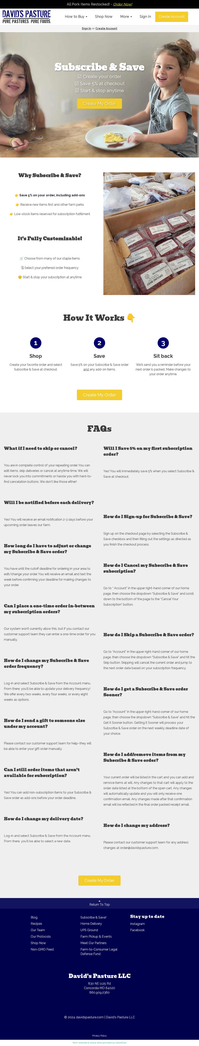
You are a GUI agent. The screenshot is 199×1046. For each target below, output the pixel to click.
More (125, 16)
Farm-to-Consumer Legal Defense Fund (98, 952)
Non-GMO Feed (42, 949)
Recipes (36, 924)
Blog (34, 917)
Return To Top (99, 904)
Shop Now (104, 16)
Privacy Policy (99, 1035)
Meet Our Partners (93, 943)
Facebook (137, 930)
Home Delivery (91, 924)
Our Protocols (41, 936)
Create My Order (99, 103)
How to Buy (75, 16)
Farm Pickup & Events (96, 936)
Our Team (38, 930)
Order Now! (122, 4)
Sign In (145, 16)
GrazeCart (121, 1042)
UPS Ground (89, 930)
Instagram (137, 924)
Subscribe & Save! (93, 917)
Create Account (172, 16)
